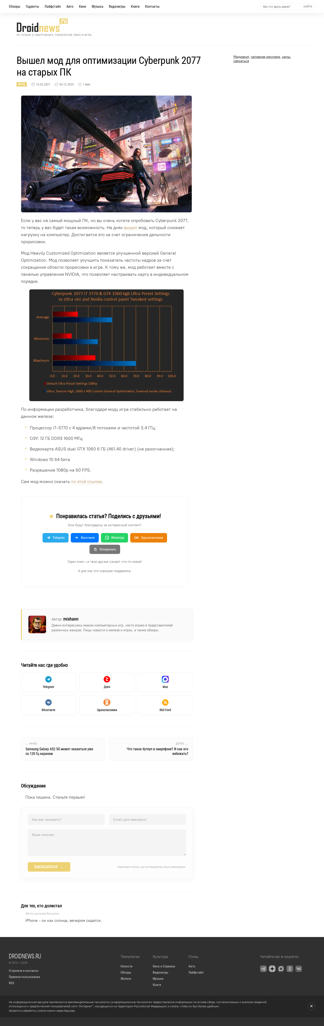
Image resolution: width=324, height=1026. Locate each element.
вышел (130, 227)
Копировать (108, 549)
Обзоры (14, 6)
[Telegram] (263, 968)
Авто (69, 6)
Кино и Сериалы (164, 966)
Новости (126, 966)
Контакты (152, 6)
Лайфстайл (53, 6)
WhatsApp (117, 538)
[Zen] (272, 968)
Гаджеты (32, 6)
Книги (135, 6)
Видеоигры (117, 6)
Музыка (97, 6)
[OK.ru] (290, 968)
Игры (21, 84)
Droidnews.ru (25, 956)
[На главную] (54, 25)
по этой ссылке (86, 481)
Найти (308, 6)
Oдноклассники (148, 538)
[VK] (298, 968)
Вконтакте (88, 538)
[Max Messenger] (281, 968)
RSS (11, 983)
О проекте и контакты (23, 971)
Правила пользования (24, 977)
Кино (82, 6)
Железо (126, 979)
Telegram (59, 538)
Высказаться (49, 867)
